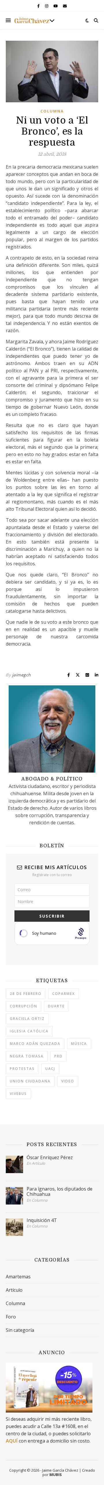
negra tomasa (27, 1056)
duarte (56, 1006)
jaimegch (21, 675)
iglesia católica (29, 1031)
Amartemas (18, 1276)
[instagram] (47, 5)
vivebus (18, 1093)
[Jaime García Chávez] (31, 20)
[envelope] (65, 5)
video (67, 1081)
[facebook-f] (38, 5)
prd (58, 1056)
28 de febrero (26, 993)
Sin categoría (20, 1330)
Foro (11, 1317)
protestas (22, 1068)
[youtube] (56, 5)
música (79, 1043)
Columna (52, 111)
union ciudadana (30, 1081)
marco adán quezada (35, 1043)
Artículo (14, 1290)
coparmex (63, 993)
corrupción (23, 1006)
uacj (50, 1068)
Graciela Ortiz (27, 1018)
